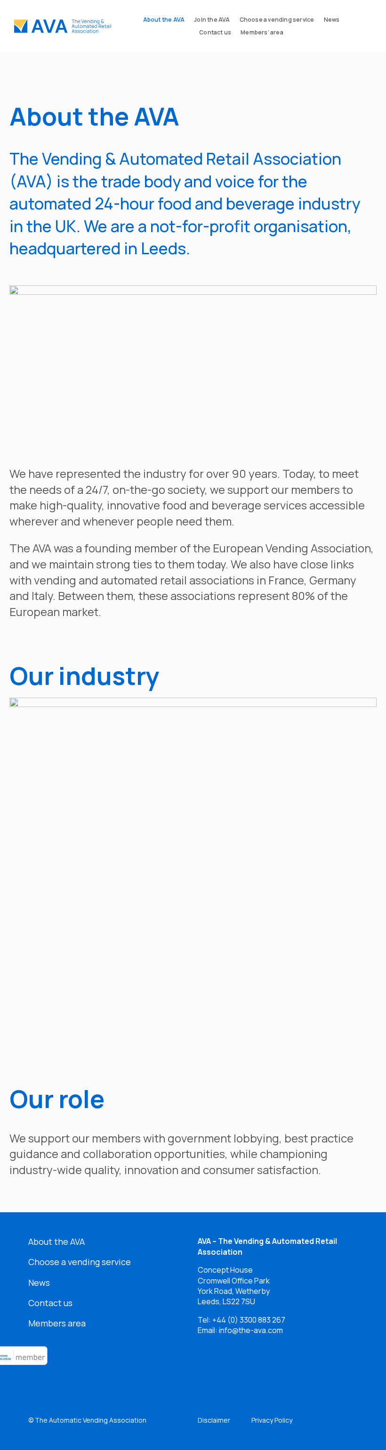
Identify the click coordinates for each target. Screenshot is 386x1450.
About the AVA (56, 1241)
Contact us (50, 1302)
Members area (57, 1323)
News (39, 1282)
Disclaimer (214, 1420)
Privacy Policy (271, 1420)
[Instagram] (278, 1368)
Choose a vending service (79, 1261)
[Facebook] (243, 1368)
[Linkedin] (209, 1368)
